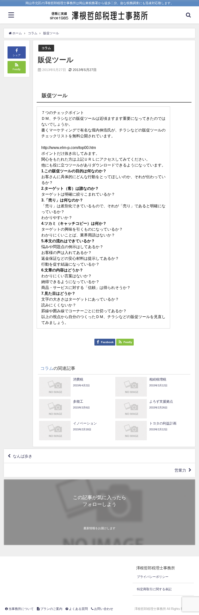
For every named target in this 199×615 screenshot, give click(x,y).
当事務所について (21, 608)
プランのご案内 (51, 608)
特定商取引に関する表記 (154, 589)
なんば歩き (22, 456)
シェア (17, 55)
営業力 (180, 470)
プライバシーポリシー (152, 576)
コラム (46, 48)
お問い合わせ (103, 608)
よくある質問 (78, 608)
